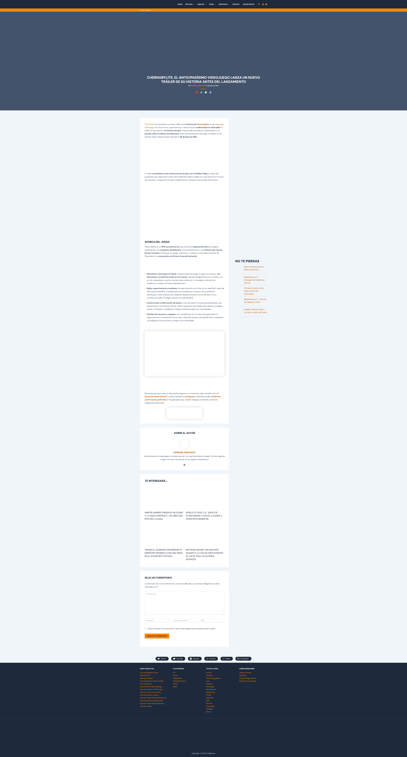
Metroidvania (211, 689)
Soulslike (209, 709)
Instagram (190, 396)
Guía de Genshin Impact (149, 695)
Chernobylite (203, 124)
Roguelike (210, 698)
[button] (193, 4)
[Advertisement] (203, 99)
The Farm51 (150, 124)
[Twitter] (263, 4)
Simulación (210, 706)
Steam (175, 675)
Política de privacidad (247, 681)
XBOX (175, 684)
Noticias (148, 10)
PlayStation (177, 678)
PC (174, 673)
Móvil (175, 687)
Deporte (209, 684)
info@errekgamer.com (247, 678)
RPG (207, 701)
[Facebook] (210, 92)
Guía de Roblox (146, 684)
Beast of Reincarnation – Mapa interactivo (255, 268)
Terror (208, 712)
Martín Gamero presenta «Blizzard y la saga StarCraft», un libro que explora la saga (164, 515)
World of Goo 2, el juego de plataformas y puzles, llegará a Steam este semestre (204, 515)
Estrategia (210, 687)
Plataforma (210, 692)
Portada (142, 10)
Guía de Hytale (145, 706)
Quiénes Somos (245, 673)
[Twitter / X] (184, 464)
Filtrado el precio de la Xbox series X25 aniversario (254, 291)
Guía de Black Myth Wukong (151, 687)
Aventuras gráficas (213, 678)
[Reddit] (197, 92)
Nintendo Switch (179, 681)
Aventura (209, 675)
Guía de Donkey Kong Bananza (151, 701)
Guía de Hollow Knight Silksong (152, 703)
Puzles (208, 695)
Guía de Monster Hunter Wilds (151, 681)
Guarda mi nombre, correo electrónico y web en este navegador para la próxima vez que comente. (181, 629)
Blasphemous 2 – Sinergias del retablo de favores (254, 280)
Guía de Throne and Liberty (150, 692)
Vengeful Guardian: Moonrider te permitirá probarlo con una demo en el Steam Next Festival (164, 553)
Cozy (208, 681)
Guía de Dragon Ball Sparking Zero (153, 698)
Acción (209, 673)
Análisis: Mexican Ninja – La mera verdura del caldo (255, 311)
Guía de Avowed (146, 678)
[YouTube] (266, 4)
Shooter (209, 703)
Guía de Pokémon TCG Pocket (151, 689)
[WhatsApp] (206, 92)
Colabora (242, 675)
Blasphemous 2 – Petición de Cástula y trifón (255, 300)
